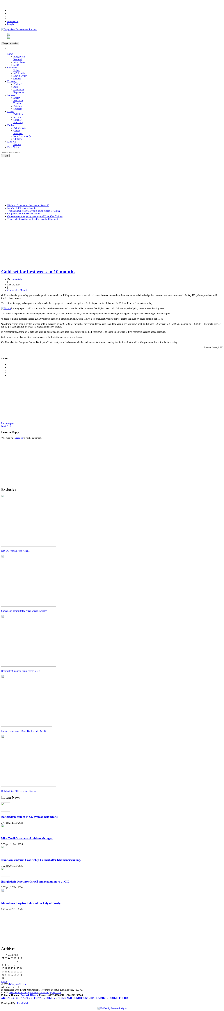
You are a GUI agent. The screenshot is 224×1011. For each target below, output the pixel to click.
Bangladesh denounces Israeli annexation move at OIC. (35, 881)
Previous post (7, 423)
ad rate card (12, 21)
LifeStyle (11, 141)
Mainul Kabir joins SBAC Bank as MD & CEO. (24, 731)
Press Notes (13, 147)
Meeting (17, 117)
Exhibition (18, 114)
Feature (17, 144)
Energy (16, 97)
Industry (11, 95)
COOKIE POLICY (118, 998)
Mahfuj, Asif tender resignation (22, 208)
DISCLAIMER (98, 998)
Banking (17, 84)
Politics (16, 70)
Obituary (17, 139)
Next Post (6, 426)
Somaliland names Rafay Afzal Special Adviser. (24, 611)
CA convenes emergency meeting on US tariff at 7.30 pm (34, 216)
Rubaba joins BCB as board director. (19, 791)
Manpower (18, 89)
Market (23, 290)
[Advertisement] (112, 180)
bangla (10, 24)
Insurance (18, 100)
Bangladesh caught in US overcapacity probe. (29, 816)
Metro (16, 65)
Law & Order (20, 76)
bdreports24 (16, 279)
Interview (18, 133)
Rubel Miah (22, 1003)
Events (10, 111)
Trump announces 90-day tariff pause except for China (33, 211)
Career (16, 130)
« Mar (4, 981)
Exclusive (12, 125)
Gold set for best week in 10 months (38, 271)
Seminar (17, 119)
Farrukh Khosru (29, 995)
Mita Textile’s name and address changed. (27, 838)
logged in (18, 438)
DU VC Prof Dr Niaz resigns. (15, 551)
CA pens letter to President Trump (23, 213)
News (10, 54)
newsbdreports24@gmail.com (23, 992)
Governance (13, 67)
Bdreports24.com (17, 984)
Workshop (18, 122)
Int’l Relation (19, 73)
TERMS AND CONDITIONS (72, 998)
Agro (15, 86)
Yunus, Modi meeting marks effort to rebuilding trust (32, 219)
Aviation (17, 106)
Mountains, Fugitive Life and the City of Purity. (31, 903)
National (17, 59)
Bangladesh (19, 56)
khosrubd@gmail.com (50, 992)
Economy (12, 81)
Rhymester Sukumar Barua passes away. (20, 671)
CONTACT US (24, 998)
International (19, 62)
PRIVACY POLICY (44, 998)
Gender (17, 78)
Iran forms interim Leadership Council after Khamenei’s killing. (41, 859)
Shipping (17, 108)
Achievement (19, 128)
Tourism (17, 103)
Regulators (18, 92)
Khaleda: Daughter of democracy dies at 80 (28, 205)
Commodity (13, 290)
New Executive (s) (22, 136)
